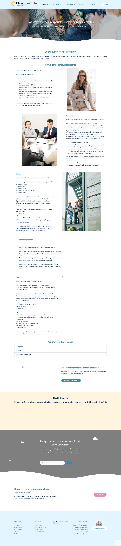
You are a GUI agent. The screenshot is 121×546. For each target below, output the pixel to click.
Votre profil (44, 4)
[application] (49, 4)
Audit (19, 350)
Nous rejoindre (82, 4)
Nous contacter (83, 522)
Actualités (92, 4)
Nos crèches (70, 4)
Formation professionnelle (24, 354)
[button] (60, 347)
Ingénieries (20, 346)
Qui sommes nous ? (58, 4)
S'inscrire (68, 463)
